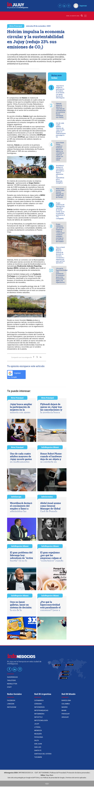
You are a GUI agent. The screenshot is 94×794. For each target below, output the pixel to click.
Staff (9, 687)
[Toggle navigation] (85, 15)
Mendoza (38, 730)
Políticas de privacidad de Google (53, 777)
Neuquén (38, 734)
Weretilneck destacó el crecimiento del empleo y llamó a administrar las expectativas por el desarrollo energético (60, 174)
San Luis (37, 747)
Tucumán (38, 757)
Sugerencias (12, 677)
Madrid (65, 707)
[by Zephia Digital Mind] (47, 784)
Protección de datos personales (78, 773)
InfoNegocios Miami (50, 447)
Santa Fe (37, 750)
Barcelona (66, 700)
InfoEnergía (16, 496)
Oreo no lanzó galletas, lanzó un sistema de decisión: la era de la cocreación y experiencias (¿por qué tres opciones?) (60, 255)
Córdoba (38, 704)
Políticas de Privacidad (58, 773)
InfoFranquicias (41, 710)
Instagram (11, 707)
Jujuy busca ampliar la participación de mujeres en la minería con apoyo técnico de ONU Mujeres (60, 92)
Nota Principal (15, 26)
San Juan (38, 744)
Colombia (66, 704)
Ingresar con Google (14, 375)
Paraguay (66, 714)
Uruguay (65, 717)
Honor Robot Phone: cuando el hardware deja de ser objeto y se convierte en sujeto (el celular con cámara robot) (60, 151)
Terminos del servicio (72, 777)
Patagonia (38, 737)
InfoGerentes (47, 496)
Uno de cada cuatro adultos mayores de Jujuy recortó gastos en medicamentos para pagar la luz (61, 130)
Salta (36, 740)
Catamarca (39, 700)
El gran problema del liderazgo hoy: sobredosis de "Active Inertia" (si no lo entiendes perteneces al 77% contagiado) (60, 210)
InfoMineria (39, 714)
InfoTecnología (41, 720)
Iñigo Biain (49, 775)
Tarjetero (11, 680)
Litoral (37, 727)
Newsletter (12, 684)
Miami (64, 710)
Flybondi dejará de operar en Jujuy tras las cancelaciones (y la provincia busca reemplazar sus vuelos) (60, 110)
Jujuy (36, 724)
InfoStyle (38, 717)
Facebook (11, 700)
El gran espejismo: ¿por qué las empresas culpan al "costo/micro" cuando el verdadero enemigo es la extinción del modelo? (60, 232)
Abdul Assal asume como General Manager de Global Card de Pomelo (60, 193)
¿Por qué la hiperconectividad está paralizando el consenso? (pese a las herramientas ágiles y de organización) (61, 275)
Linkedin (10, 704)
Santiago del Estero (42, 754)
